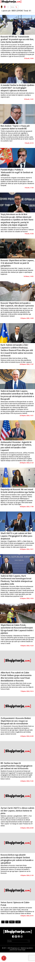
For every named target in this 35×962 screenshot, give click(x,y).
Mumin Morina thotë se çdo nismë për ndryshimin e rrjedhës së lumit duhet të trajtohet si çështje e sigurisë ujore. (17, 95)
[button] (4, 958)
